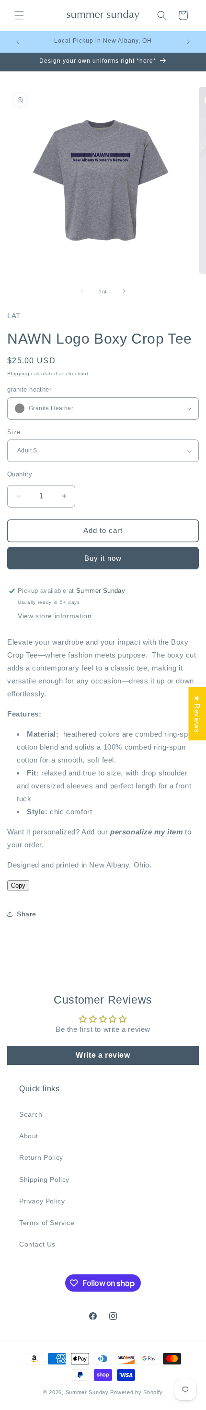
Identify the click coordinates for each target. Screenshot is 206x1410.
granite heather (29, 389)
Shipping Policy (44, 1179)
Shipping (18, 373)
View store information (55, 616)
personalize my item (146, 832)
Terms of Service (47, 1222)
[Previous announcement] (17, 41)
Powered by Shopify (136, 1392)
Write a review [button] (103, 1055)
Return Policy (41, 1157)
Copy (18, 885)
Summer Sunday (87, 1392)
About (28, 1136)
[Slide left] (81, 291)
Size (14, 432)
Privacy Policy (42, 1201)
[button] (19, 15)
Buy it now (103, 558)
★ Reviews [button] (197, 714)
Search (31, 1114)
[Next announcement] (188, 41)
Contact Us (37, 1244)
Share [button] (26, 914)
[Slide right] (124, 291)
